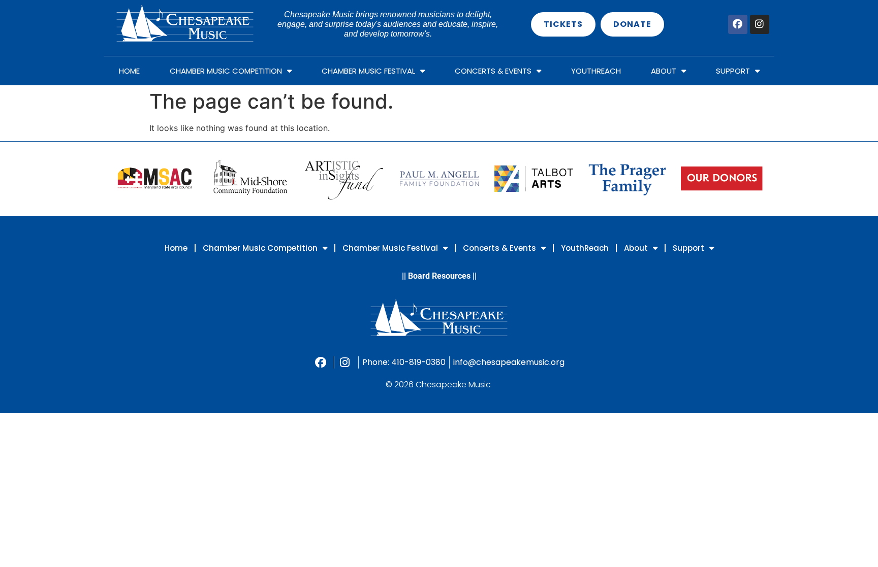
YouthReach (596, 70)
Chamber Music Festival (368, 70)
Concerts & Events (493, 70)
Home (129, 70)
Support (733, 70)
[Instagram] (759, 24)
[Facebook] (737, 24)
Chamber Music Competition (226, 70)
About (663, 70)
